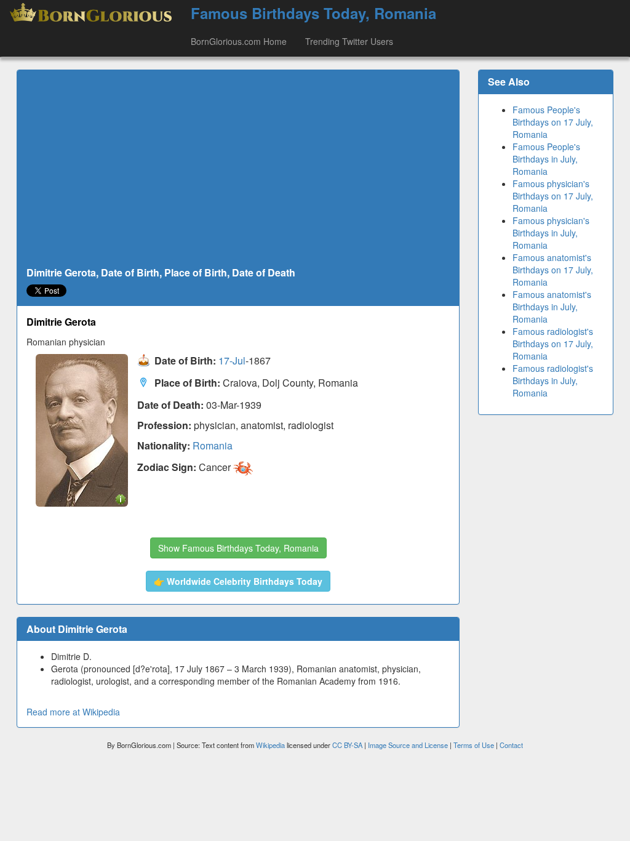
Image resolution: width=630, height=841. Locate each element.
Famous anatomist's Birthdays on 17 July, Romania (552, 269)
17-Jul (231, 360)
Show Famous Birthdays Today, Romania (238, 548)
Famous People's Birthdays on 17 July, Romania (552, 121)
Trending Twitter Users (349, 41)
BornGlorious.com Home (239, 41)
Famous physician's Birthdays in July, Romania (550, 232)
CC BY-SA (347, 745)
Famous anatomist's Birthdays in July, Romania (551, 306)
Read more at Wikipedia (73, 712)
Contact (511, 745)
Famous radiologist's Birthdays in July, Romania (552, 380)
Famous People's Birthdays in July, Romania (546, 158)
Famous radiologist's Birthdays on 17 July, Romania (552, 343)
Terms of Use (474, 745)
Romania (213, 445)
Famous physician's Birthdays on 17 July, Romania (552, 195)
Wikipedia (270, 745)
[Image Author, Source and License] (120, 498)
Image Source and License (408, 745)
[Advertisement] (238, 168)
